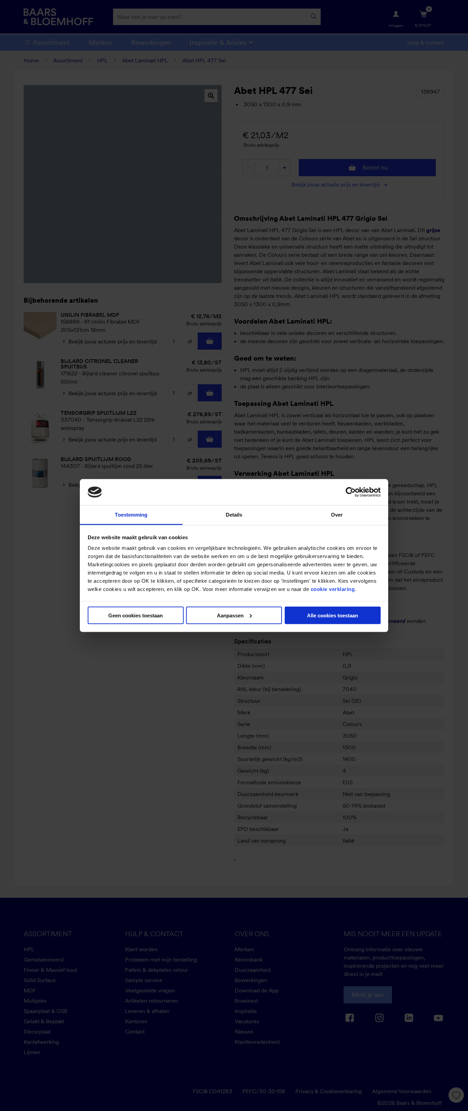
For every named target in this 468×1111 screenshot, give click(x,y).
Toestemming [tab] (131, 515)
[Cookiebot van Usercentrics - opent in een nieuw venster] (351, 492)
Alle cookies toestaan (332, 615)
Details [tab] (234, 515)
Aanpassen (230, 615)
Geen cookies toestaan (135, 615)
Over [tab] (337, 515)
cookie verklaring (333, 589)
